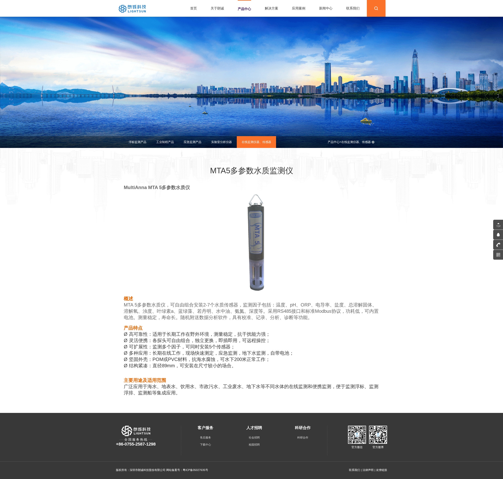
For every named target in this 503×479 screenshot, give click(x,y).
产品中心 (244, 9)
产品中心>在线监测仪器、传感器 (349, 142)
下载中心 (205, 444)
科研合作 (302, 437)
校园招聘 (254, 444)
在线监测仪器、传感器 (256, 142)
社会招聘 (254, 437)
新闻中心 (325, 8)
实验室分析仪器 (221, 142)
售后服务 (205, 437)
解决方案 (271, 8)
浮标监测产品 (137, 142)
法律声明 (368, 470)
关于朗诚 (217, 8)
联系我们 (353, 8)
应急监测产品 (192, 142)
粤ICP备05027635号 (195, 470)
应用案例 (298, 8)
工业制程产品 (165, 142)
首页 (193, 8)
